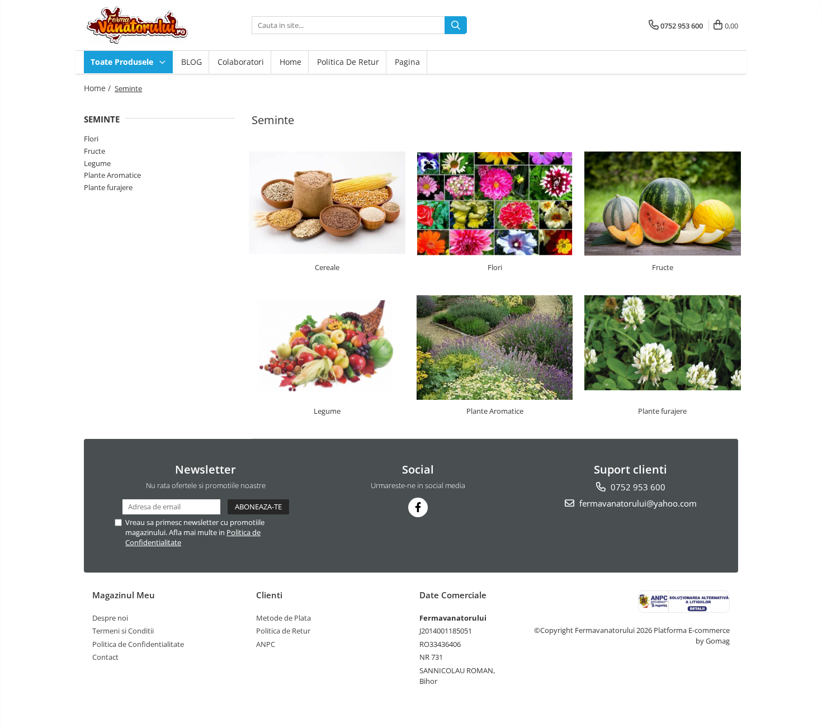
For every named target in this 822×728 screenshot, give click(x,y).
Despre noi (110, 618)
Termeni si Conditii (123, 631)
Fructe (94, 151)
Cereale (327, 267)
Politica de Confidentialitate (138, 644)
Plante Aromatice (112, 175)
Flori (91, 139)
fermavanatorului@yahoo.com (637, 503)
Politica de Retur (348, 61)
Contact (105, 657)
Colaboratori (241, 61)
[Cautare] (456, 25)
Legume (97, 163)
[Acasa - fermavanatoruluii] (140, 25)
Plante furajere (108, 187)
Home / (98, 88)
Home (290, 61)
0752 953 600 (636, 487)
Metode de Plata (283, 618)
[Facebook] (418, 507)
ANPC (265, 644)
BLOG (191, 61)
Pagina (407, 61)
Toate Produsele (123, 61)
